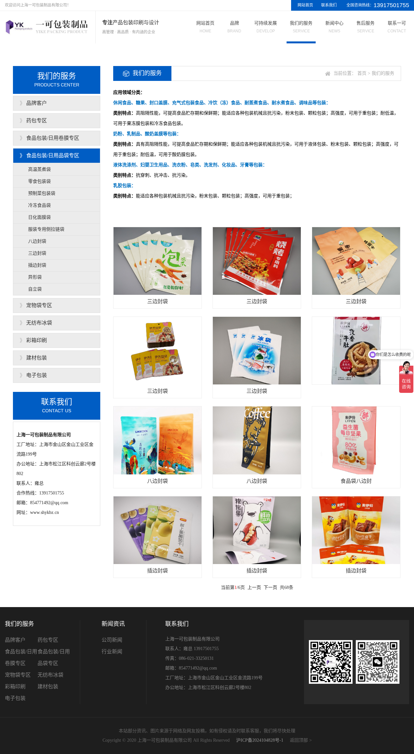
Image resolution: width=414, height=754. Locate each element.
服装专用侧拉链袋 (46, 229)
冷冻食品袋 (39, 205)
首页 (361, 73)
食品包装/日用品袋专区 (52, 155)
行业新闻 (112, 651)
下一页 (270, 587)
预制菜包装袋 (41, 193)
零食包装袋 (39, 181)
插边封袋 (37, 265)
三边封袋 (37, 253)
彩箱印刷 (36, 340)
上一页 (254, 587)
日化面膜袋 (39, 217)
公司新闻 (112, 640)
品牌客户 (36, 103)
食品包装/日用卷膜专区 (52, 138)
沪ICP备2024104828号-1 (259, 740)
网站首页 (305, 5)
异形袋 (35, 277)
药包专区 (36, 120)
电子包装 (36, 375)
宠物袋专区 (39, 305)
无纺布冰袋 (39, 323)
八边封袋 (37, 241)
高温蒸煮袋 (39, 169)
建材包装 (36, 357)
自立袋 (35, 289)
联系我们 (329, 5)
